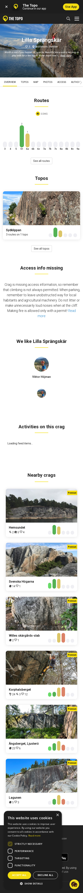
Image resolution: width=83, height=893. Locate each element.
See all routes (41, 160)
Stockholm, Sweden (47, 46)
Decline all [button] (45, 875)
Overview (10, 82)
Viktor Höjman (41, 376)
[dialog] (33, 850)
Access (61, 82)
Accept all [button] (19, 875)
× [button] (57, 815)
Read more (65, 55)
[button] (33, 883)
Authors (76, 82)
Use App (71, 7)
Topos (24, 82)
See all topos (41, 248)
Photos (47, 82)
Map (35, 82)
